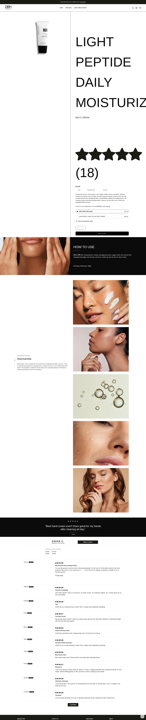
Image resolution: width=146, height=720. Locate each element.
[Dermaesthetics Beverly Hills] (9, 7)
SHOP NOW (83, 2)
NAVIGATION (89, 718)
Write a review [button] (87, 542)
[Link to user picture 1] (59, 578)
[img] (59, 563)
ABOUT (111, 718)
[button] (133, 8)
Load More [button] (73, 704)
